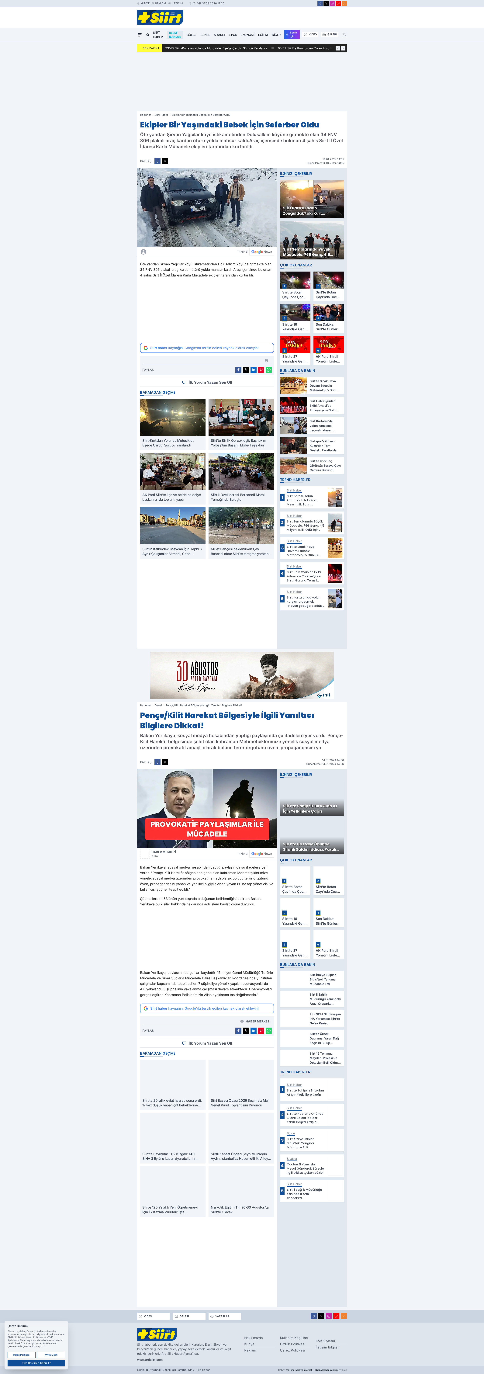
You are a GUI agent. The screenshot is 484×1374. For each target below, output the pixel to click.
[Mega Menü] (139, 34)
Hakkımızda (253, 1338)
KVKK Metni (325, 1341)
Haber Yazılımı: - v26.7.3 (312, 1370)
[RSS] (344, 3)
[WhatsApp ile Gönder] (269, 370)
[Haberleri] (270, 360)
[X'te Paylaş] (165, 161)
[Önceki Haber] (338, 48)
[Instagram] (332, 3)
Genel (205, 35)
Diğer (276, 35)
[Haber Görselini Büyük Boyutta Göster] (207, 207)
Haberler (145, 114)
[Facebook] (320, 3)
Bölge (192, 35)
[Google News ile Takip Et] (261, 251)
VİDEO (313, 34)
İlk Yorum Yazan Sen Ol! (210, 382)
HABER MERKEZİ (163, 854)
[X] (326, 3)
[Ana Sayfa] (147, 35)
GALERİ (332, 34)
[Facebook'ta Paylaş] (157, 161)
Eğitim (263, 35)
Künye (145, 3)
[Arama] (344, 34)
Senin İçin (293, 34)
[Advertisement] (242, 81)
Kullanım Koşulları (294, 1338)
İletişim (177, 3)
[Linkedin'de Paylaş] (254, 370)
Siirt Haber (158, 35)
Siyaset (220, 35)
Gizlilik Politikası (292, 1344)
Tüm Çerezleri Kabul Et (36, 1363)
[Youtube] (338, 3)
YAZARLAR (222, 1316)
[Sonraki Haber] (343, 48)
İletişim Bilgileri (328, 1347)
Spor (233, 35)
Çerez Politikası (292, 1350)
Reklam (160, 3)
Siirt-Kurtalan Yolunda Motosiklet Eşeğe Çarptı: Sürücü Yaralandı (216, 48)
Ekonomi (247, 35)
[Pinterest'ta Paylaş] (261, 370)
